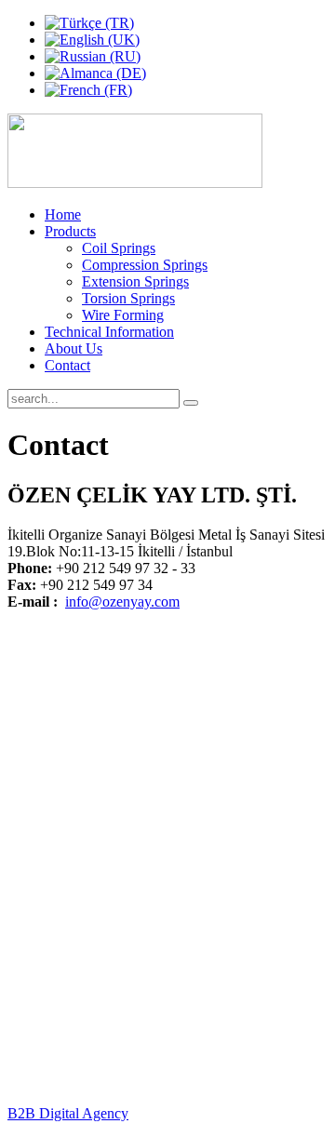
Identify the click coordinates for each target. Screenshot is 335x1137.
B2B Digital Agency (67, 1113)
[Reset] (190, 403)
